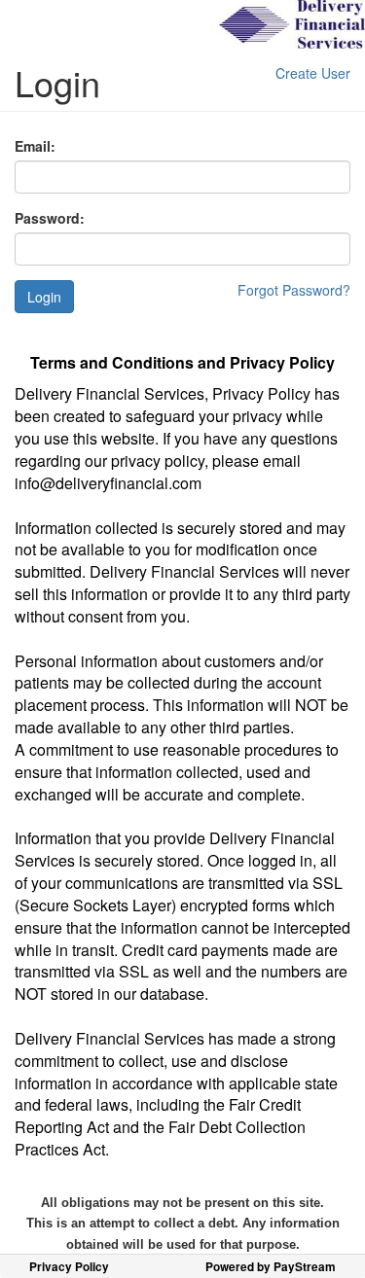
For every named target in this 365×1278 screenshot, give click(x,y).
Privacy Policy (69, 1267)
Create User (312, 73)
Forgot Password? (293, 290)
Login (44, 296)
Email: (35, 146)
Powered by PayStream (270, 1267)
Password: (50, 218)
